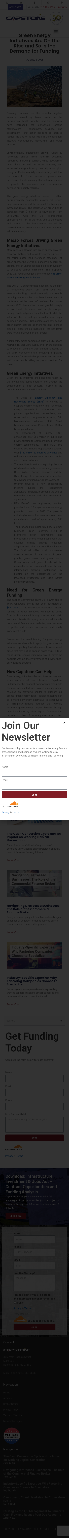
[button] (64, 722)
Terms (15, 812)
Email (5, 779)
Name (5, 766)
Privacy (6, 812)
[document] (34, 769)
